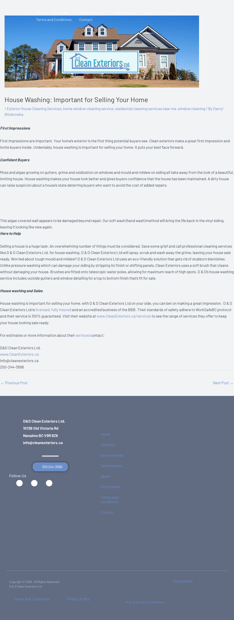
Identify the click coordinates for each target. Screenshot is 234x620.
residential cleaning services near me (145, 108)
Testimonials (111, 465)
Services (108, 444)
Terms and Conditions (109, 499)
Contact (107, 512)
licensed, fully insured (53, 309)
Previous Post (14, 382)
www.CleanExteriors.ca (19, 354)
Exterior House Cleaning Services (34, 108)
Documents (110, 486)
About (105, 476)
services (83, 335)
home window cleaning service (88, 108)
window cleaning (191, 108)
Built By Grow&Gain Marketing (145, 602)
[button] (70, 12)
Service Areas (112, 455)
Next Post (223, 382)
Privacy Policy (78, 598)
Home (105, 434)
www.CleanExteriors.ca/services (124, 316)
